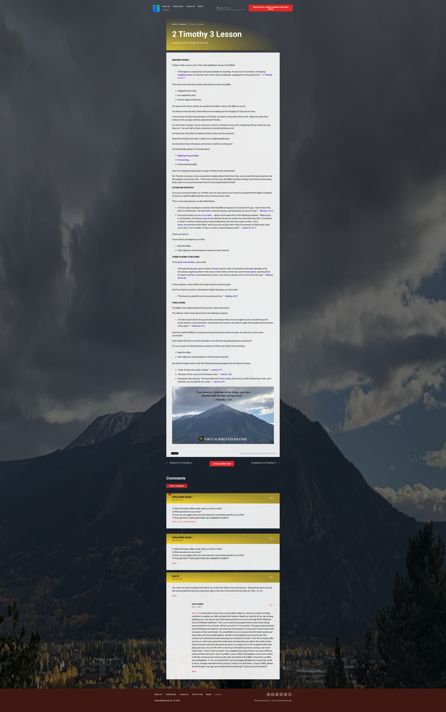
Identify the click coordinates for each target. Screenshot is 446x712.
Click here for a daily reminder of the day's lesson (270, 8)
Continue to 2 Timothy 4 (263, 462)
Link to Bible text (222, 463)
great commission (186, 262)
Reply (174, 563)
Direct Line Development (282, 700)
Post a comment (177, 486)
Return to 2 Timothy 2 (181, 462)
